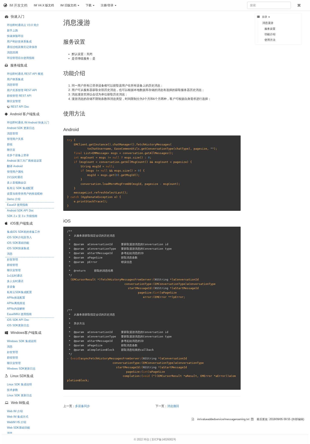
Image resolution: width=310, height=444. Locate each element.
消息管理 (12, 84)
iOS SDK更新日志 (18, 325)
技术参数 (12, 389)
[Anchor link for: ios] (73, 220)
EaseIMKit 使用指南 (19, 314)
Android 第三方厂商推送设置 (24, 160)
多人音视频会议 (16, 182)
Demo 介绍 (13, 199)
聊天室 (11, 149)
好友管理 (12, 259)
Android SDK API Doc (20, 210)
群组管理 (12, 265)
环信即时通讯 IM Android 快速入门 (28, 122)
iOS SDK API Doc (18, 319)
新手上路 (12, 30)
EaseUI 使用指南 (17, 204)
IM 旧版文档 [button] (68, 5)
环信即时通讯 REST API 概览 (25, 73)
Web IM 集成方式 (17, 416)
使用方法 (269, 39)
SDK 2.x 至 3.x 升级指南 (22, 216)
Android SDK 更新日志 (21, 128)
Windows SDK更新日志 (21, 368)
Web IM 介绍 (15, 411)
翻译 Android (15, 166)
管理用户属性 (15, 171)
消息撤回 (173, 406)
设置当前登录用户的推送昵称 (25, 193)
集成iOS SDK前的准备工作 (23, 231)
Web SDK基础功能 (18, 427)
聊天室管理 (14, 101)
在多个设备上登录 (18, 155)
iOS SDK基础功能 (18, 242)
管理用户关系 (15, 139)
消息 (9, 253)
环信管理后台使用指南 (20, 58)
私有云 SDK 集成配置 (20, 188)
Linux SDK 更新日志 (19, 395)
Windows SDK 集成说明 (21, 341)
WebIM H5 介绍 (16, 422)
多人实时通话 (15, 281)
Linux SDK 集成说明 (19, 384)
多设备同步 (82, 406)
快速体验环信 (15, 36)
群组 (9, 144)
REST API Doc (20, 106)
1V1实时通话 (15, 177)
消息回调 (12, 52)
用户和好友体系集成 (19, 41)
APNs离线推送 (16, 303)
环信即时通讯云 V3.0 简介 (23, 25)
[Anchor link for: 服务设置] (88, 41)
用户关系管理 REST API (22, 90)
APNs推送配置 (16, 297)
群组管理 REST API (19, 95)
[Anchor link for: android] (81, 129)
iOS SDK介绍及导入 (19, 237)
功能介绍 (269, 34)
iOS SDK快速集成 (18, 248)
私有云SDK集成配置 (19, 292)
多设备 (11, 286)
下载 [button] (89, 5)
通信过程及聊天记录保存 (22, 47)
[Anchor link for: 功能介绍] (88, 73)
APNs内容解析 (16, 308)
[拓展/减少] (300, 5)
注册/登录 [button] (107, 5)
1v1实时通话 (14, 275)
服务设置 (269, 28)
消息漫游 (267, 22)
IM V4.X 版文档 (44, 5)
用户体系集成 (15, 79)
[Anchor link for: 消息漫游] (93, 22)
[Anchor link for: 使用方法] (88, 113)
